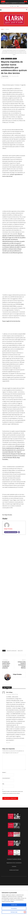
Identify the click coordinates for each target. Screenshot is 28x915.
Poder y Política (9, 57)
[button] (24, 1)
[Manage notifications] (25, 912)
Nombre (4, 770)
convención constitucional (11, 649)
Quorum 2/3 (20, 649)
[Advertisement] (14, 191)
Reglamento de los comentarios (14, 861)
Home (2, 27)
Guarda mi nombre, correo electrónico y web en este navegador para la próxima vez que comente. (12, 790)
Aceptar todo (14, 904)
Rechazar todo (14, 912)
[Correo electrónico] (19, 531)
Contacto (14, 865)
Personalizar (14, 908)
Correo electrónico (6, 776)
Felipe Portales (5, 74)
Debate (7, 27)
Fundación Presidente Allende (14, 857)
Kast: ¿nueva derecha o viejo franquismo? (15, 1)
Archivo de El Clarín (14, 868)
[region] (14, 902)
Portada (14, 57)
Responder (8, 741)
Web (3, 782)
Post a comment (5, 76)
